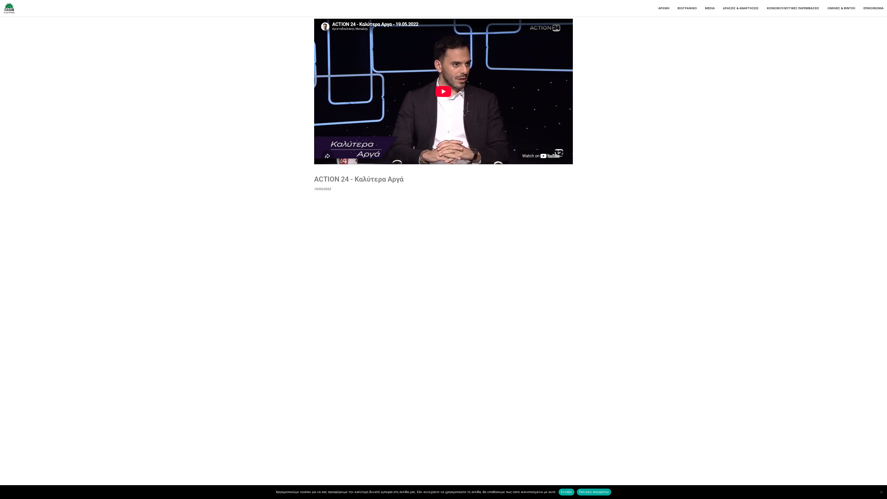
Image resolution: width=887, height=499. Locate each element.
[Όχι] (881, 492)
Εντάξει (566, 492)
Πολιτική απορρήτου (594, 492)
